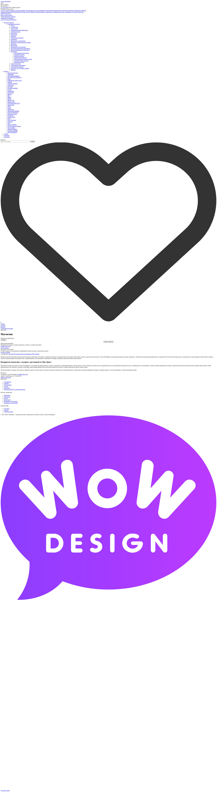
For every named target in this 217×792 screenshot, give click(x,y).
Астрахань (18, 10)
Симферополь (57, 12)
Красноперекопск (70, 10)
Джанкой (48, 10)
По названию (18, 354)
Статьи (6, 386)
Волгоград (37, 10)
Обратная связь (8, 411)
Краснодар (61, 10)
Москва (84, 10)
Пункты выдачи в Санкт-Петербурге (14, 389)
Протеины (7, 397)
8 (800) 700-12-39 (6, 13)
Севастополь (49, 12)
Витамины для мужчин (11, 401)
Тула (73, 12)
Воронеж (43, 10)
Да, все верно (4, 7)
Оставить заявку (5, 352)
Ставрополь (68, 12)
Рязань (32, 12)
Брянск (24, 10)
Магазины (7, 388)
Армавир (12, 10)
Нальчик (3, 12)
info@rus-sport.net (6, 377)
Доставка (6, 408)
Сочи (62, 12)
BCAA (6, 398)
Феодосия (78, 12)
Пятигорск (18, 12)
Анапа (7, 10)
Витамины (7, 395)
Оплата (6, 410)
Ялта (82, 12)
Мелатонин (7, 400)
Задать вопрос (5, 348)
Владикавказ (29, 10)
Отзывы (6, 383)
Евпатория (54, 10)
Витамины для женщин (11, 403)
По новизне (35, 354)
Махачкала (78, 10)
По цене (11, 354)
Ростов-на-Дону (25, 12)
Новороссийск (10, 12)
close (2, 3)
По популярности (27, 354)
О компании (7, 382)
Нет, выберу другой (14, 7)
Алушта (3, 10)
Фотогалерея (7, 385)
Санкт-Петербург (40, 12)
